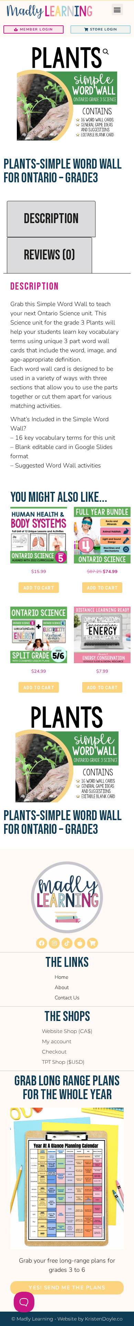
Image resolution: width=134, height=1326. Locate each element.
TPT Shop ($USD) (63, 1062)
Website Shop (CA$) (67, 1031)
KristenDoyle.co (104, 1319)
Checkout (54, 1051)
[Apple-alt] (79, 943)
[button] (117, 9)
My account (56, 1041)
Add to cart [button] (38, 588)
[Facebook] (41, 943)
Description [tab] (51, 219)
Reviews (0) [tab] (49, 255)
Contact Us (67, 997)
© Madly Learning (32, 1319)
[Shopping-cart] (92, 943)
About (62, 987)
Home (61, 977)
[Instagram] (54, 943)
